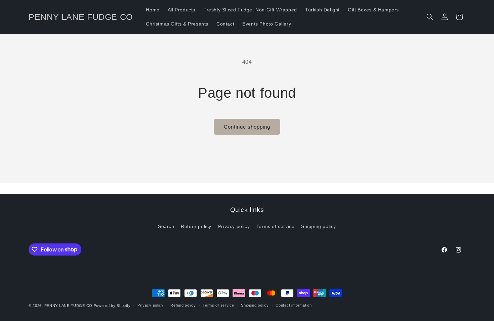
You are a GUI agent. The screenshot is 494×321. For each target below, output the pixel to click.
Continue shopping (247, 127)
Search (166, 226)
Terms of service (275, 226)
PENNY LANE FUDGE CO (68, 306)
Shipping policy (318, 226)
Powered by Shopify (112, 306)
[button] (429, 16)
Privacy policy (234, 226)
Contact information (294, 305)
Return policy (196, 226)
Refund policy (183, 305)
